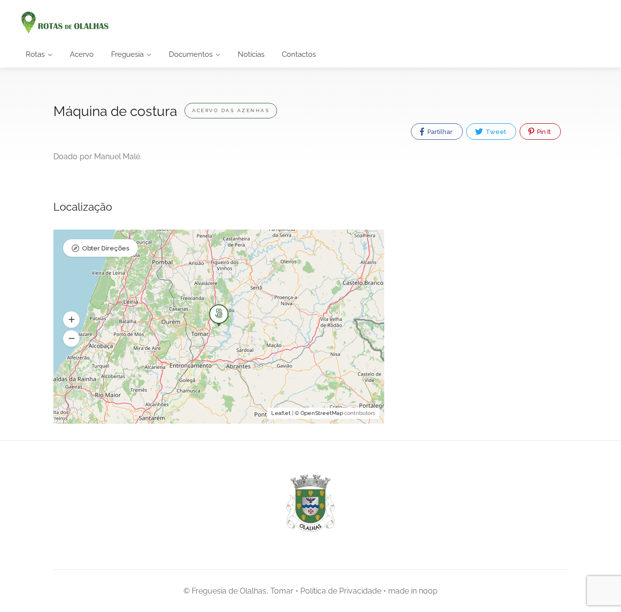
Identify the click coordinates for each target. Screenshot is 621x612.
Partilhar (439, 131)
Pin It (543, 131)
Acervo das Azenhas (230, 110)
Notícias (251, 54)
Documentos (190, 54)
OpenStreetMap (322, 413)
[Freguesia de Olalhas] (64, 23)
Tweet (495, 131)
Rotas (35, 54)
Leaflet (281, 413)
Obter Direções (105, 248)
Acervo (82, 54)
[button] (71, 320)
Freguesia (127, 54)
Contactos (299, 54)
